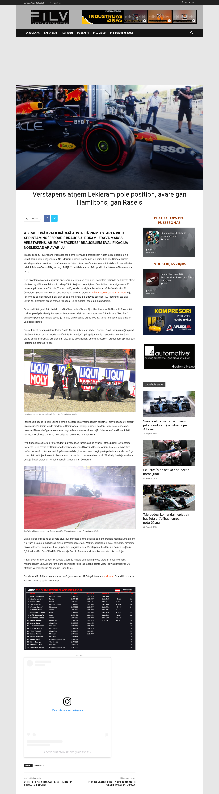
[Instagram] (186, 2)
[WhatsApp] (193, 2)
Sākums (27, 89)
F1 (34, 89)
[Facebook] (182, 2)
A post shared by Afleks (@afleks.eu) (67, 752)
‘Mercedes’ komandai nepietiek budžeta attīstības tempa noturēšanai (166, 519)
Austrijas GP (39, 765)
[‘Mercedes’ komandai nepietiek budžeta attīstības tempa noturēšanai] (169, 498)
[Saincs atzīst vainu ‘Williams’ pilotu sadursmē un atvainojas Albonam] (169, 404)
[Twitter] (189, 2)
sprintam (109, 576)
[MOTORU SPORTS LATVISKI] (49, 17)
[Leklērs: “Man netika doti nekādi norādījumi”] (169, 453)
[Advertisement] (109, 60)
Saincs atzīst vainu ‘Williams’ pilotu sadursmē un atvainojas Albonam (165, 425)
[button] (192, 33)
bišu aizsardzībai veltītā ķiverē (109, 292)
